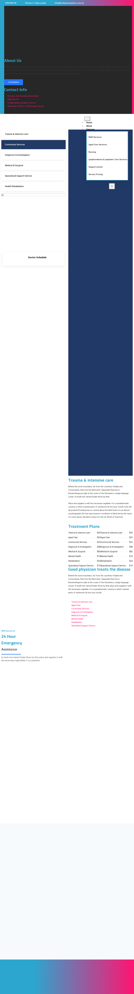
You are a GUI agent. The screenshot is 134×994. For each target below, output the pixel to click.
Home (89, 122)
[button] (5, 7)
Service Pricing (96, 174)
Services (90, 129)
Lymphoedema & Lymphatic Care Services (108, 159)
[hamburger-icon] (87, 119)
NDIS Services (95, 137)
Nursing (92, 152)
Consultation (13, 82)
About (89, 126)
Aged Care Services (98, 144)
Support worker (96, 167)
